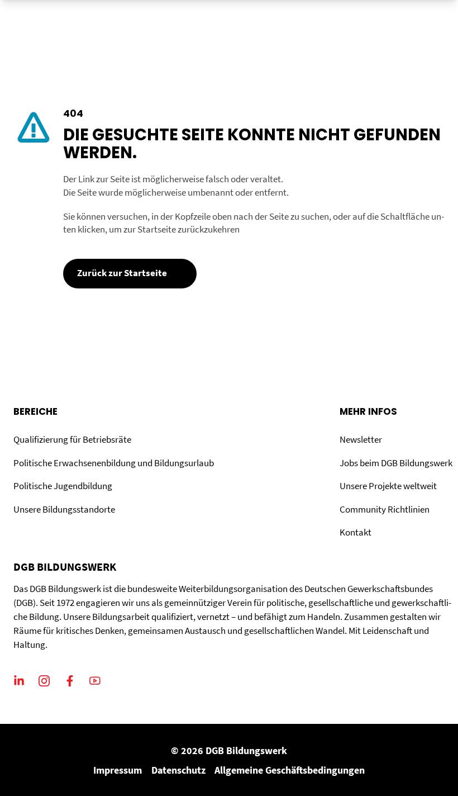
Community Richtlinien (385, 509)
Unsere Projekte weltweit (388, 486)
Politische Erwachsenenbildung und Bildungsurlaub (113, 463)
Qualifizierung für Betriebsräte (72, 440)
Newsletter (361, 440)
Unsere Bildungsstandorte (64, 509)
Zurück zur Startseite (122, 273)
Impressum (117, 770)
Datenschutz (178, 770)
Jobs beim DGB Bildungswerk (396, 463)
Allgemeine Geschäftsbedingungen (289, 770)
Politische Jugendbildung (62, 486)
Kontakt (355, 532)
